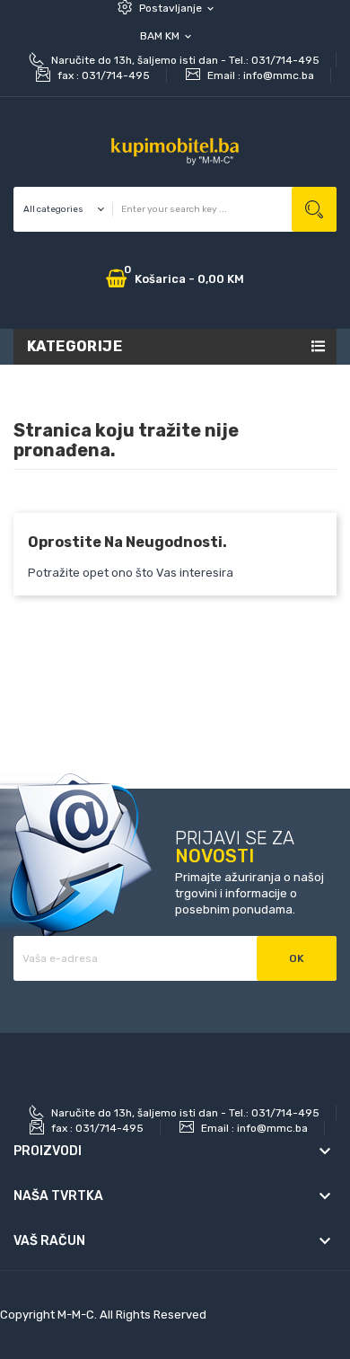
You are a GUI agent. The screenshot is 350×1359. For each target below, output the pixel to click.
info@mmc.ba (278, 75)
